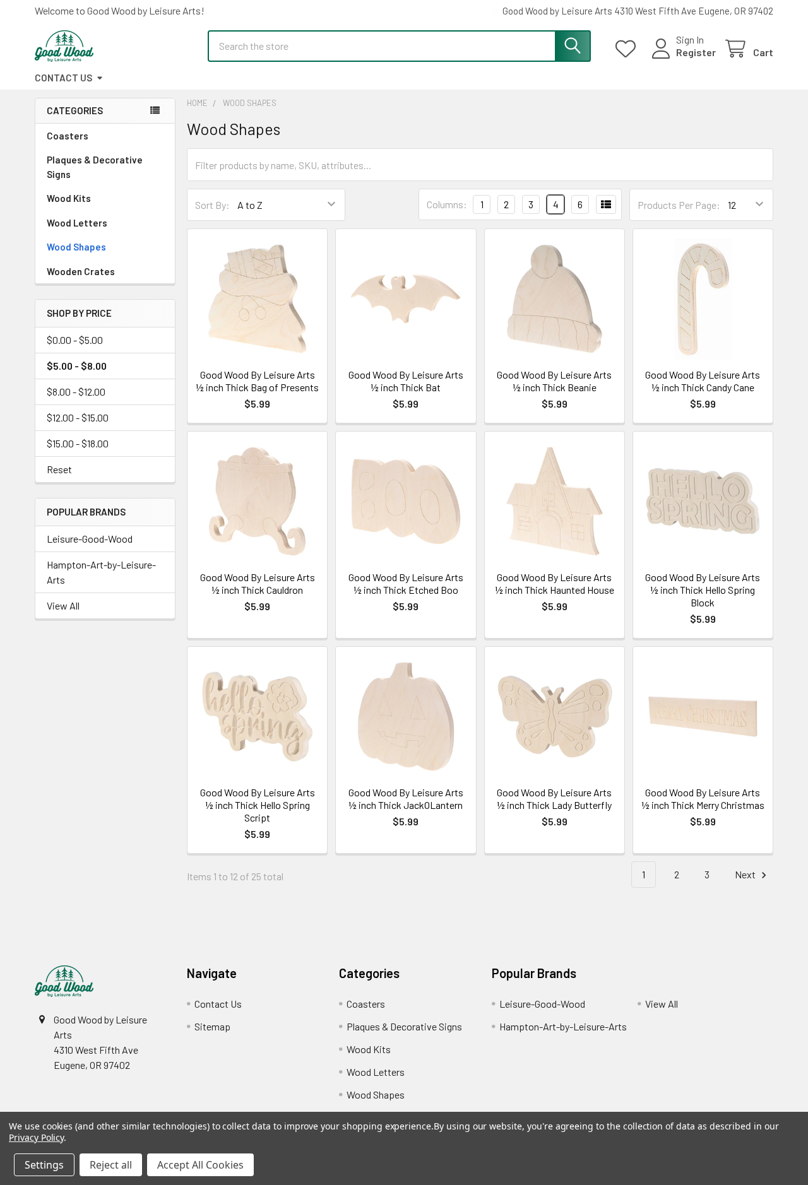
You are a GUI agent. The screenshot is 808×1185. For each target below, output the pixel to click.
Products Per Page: (679, 205)
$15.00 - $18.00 (78, 443)
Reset (59, 469)
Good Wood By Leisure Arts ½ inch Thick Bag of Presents (257, 380)
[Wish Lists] (628, 49)
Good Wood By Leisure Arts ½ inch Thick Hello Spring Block (702, 589)
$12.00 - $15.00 (78, 417)
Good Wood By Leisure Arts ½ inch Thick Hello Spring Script (257, 804)
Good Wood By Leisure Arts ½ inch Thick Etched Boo (405, 583)
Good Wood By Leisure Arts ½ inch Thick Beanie (554, 380)
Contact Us (63, 77)
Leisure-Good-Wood (90, 539)
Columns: (447, 204)
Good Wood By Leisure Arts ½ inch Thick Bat (405, 380)
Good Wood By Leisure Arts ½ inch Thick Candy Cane (702, 380)
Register (696, 52)
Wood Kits (69, 198)
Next (746, 874)
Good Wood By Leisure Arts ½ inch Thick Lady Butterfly (554, 798)
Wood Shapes (76, 246)
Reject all (111, 1165)
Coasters (67, 135)
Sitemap (212, 1026)
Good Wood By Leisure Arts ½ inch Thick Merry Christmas (702, 798)
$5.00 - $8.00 (77, 366)
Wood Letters (77, 222)
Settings (44, 1165)
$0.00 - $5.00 (75, 340)
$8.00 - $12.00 (76, 392)
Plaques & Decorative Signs (95, 167)
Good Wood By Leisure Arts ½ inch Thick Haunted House (554, 583)
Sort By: (212, 205)
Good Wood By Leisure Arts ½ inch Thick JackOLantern (405, 798)
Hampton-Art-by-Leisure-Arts (101, 572)
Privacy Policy (36, 1137)
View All (63, 605)
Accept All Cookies (200, 1165)
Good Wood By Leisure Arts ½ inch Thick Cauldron (257, 583)
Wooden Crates (81, 271)
